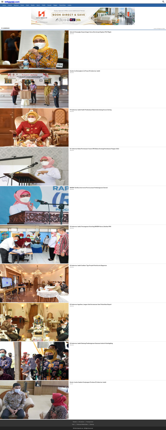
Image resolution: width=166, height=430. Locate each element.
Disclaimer (81, 421)
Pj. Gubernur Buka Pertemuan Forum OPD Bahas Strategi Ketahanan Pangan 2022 (94, 148)
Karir (73, 424)
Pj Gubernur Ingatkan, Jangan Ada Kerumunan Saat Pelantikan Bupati (90, 304)
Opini (27, 5)
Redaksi (75, 421)
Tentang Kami (89, 421)
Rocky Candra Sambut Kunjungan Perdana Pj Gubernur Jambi (88, 382)
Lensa (4, 5)
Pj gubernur (5, 28)
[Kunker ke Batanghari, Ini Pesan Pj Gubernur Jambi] (34, 88)
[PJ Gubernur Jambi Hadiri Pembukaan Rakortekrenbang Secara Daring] (34, 127)
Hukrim (10, 5)
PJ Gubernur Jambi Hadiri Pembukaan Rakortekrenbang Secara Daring (91, 110)
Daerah (49, 5)
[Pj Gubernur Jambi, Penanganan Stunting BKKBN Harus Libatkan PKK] (34, 244)
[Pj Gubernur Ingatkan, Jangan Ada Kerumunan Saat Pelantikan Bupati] (34, 322)
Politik (43, 5)
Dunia (22, 5)
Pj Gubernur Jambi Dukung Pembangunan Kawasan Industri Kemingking (91, 343)
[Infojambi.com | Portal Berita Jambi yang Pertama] (12, 1)
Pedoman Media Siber (82, 424)
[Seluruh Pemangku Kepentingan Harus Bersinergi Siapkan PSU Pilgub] (34, 49)
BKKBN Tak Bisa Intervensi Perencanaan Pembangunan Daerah (89, 187)
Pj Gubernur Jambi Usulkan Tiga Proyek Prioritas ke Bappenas (88, 265)
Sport (38, 5)
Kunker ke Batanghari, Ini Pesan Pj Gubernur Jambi (85, 71)
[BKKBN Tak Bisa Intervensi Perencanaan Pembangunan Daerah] (34, 205)
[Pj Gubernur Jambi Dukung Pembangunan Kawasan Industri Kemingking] (34, 361)
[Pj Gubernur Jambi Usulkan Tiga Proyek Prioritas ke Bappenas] (34, 283)
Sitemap (92, 424)
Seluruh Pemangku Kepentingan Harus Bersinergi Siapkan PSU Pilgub (90, 32)
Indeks (69, 5)
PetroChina (62, 5)
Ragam (55, 5)
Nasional (16, 5)
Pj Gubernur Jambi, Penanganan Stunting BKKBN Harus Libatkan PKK (90, 226)
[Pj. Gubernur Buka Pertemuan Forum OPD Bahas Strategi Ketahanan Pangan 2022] (34, 166)
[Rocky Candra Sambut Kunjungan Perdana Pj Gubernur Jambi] (34, 400)
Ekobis (33, 5)
